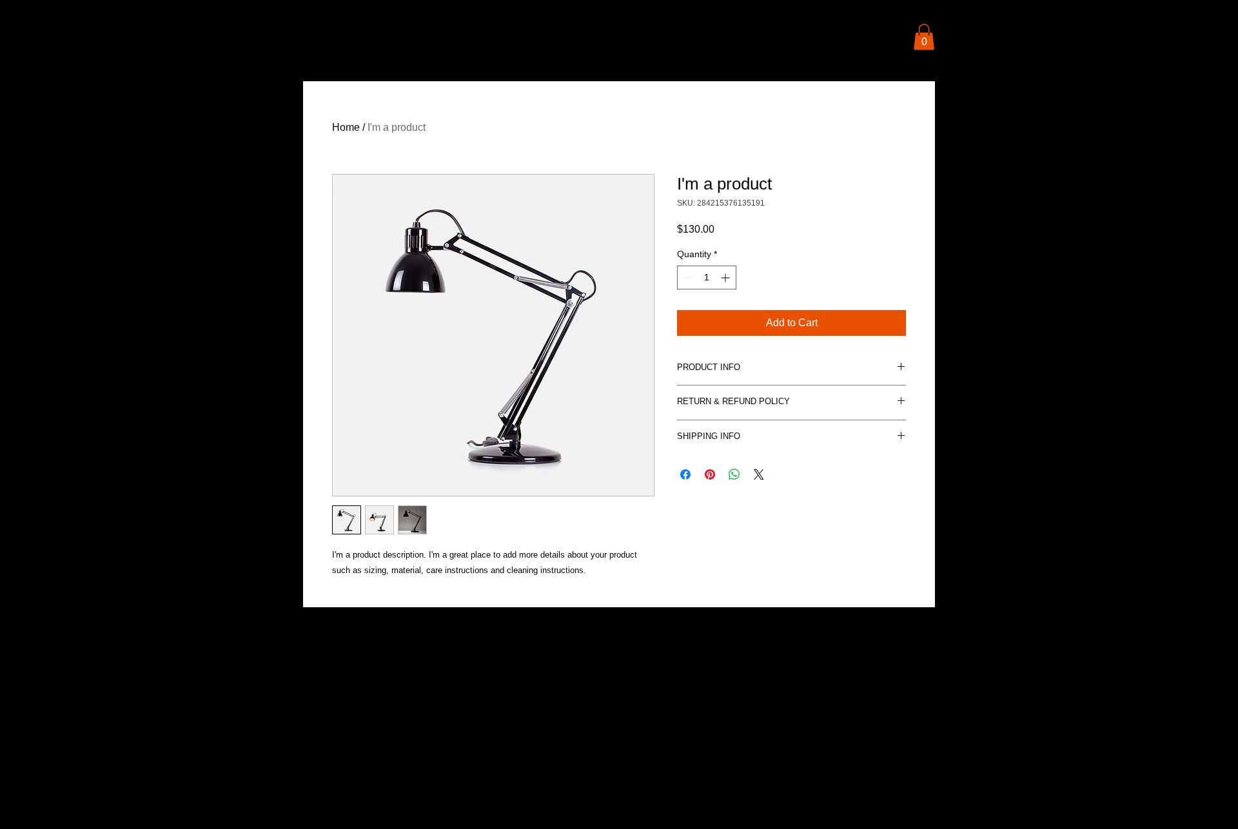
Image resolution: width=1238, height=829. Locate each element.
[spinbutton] (706, 277)
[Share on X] (759, 474)
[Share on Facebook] (685, 474)
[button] (924, 37)
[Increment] (726, 277)
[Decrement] (687, 277)
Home (346, 127)
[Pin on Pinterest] (710, 474)
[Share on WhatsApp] (734, 474)
